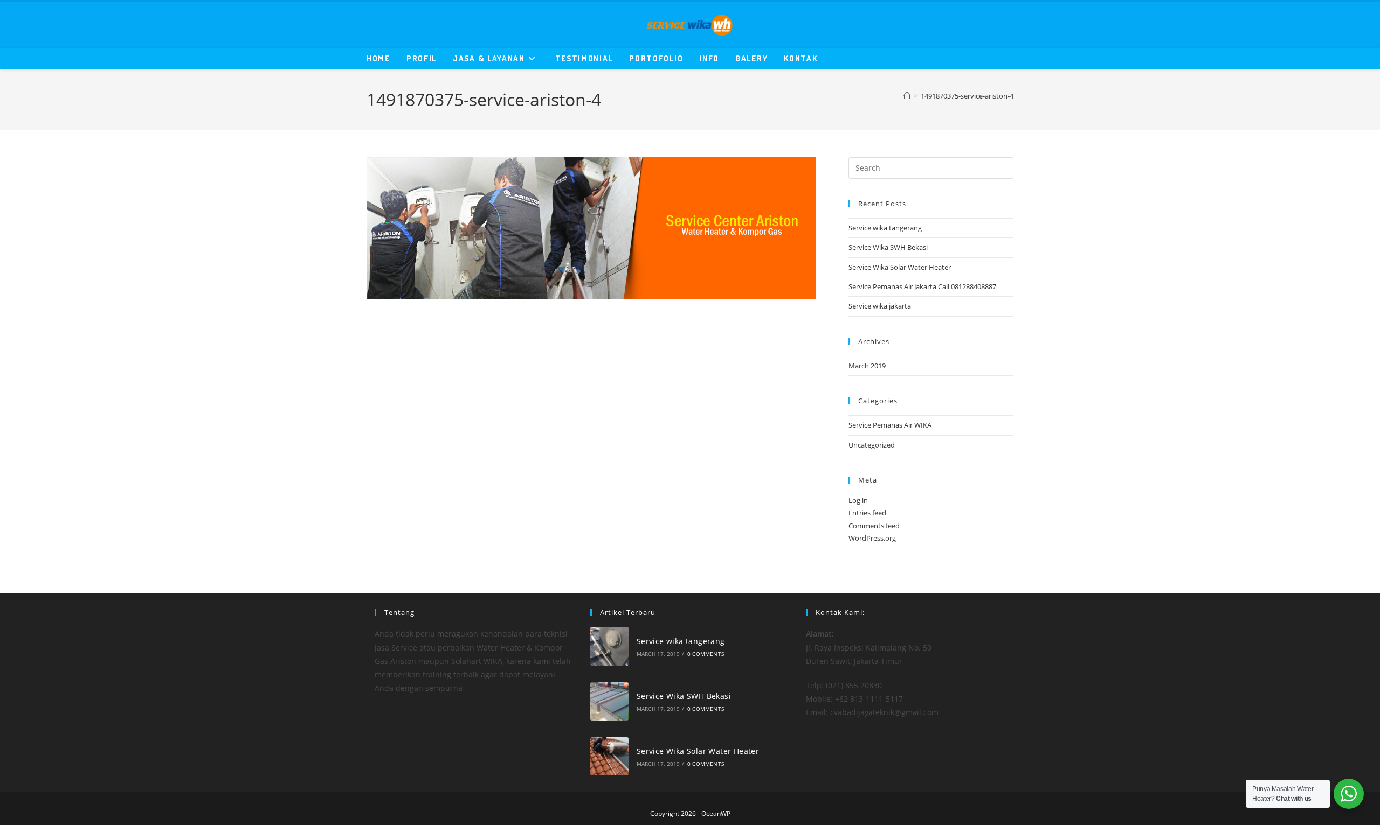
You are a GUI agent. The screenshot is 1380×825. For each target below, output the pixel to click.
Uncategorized (871, 445)
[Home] (906, 96)
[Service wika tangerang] (609, 646)
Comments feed (874, 525)
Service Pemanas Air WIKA (890, 425)
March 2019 (867, 365)
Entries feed (867, 513)
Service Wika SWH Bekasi (888, 247)
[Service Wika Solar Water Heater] (609, 756)
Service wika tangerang (885, 228)
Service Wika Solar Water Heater (899, 267)
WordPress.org (872, 538)
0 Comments (705, 654)
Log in (858, 500)
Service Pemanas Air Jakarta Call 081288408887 (922, 286)
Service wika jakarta (879, 306)
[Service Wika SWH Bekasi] (609, 701)
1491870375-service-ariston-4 (967, 96)
